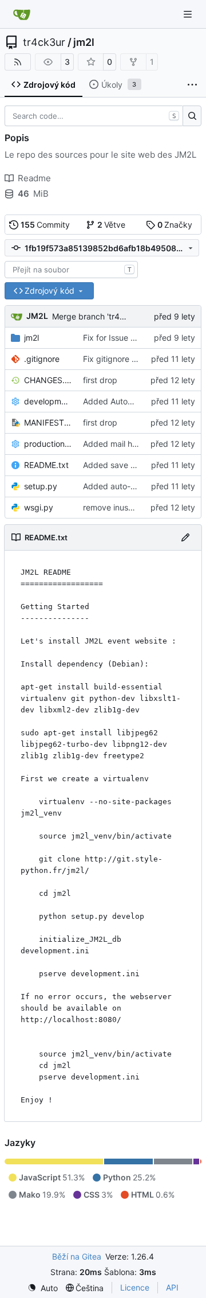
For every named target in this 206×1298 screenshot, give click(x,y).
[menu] (42, 1288)
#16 (137, 337)
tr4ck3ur (44, 42)
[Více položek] (192, 85)
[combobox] (71, 269)
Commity (45, 224)
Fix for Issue (106, 337)
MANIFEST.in (48, 422)
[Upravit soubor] (185, 537)
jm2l (83, 42)
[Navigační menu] (188, 14)
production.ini (48, 444)
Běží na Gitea (76, 1256)
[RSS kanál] (18, 62)
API (172, 1287)
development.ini (48, 401)
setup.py (40, 486)
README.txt (46, 465)
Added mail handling (121, 444)
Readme (34, 178)
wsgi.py (38, 507)
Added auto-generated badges (141, 486)
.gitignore (42, 359)
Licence (134, 1287)
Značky (175, 224)
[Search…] (192, 116)
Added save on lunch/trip (130, 465)
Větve (111, 224)
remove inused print (120, 507)
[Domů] (22, 14)
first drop (100, 380)
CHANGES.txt (48, 380)
